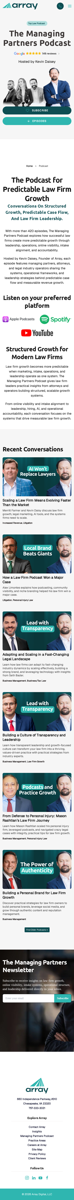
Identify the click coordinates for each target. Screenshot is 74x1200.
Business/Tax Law (36, 680)
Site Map (37, 1149)
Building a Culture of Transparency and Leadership (34, 737)
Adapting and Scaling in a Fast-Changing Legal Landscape (36, 656)
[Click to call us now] (60, 6)
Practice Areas (37, 1140)
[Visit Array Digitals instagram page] (27, 1177)
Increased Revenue (12, 522)
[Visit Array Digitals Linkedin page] (34, 1177)
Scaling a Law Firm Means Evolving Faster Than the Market (37, 502)
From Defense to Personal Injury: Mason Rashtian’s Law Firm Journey (35, 818)
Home (29, 166)
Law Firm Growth (36, 761)
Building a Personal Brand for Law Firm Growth (34, 895)
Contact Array (37, 1127)
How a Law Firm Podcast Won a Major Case (33, 579)
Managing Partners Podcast (37, 1136)
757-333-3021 (37, 1108)
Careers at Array (37, 1145)
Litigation (28, 522)
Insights (37, 1131)
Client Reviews (37, 1158)
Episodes (39, 121)
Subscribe (40, 110)
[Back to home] (21, 6)
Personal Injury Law (23, 600)
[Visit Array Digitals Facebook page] (47, 1177)
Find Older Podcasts (36, 929)
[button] (69, 6)
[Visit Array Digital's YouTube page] (40, 1177)
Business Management (14, 680)
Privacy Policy (37, 1154)
